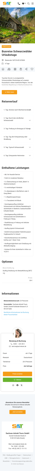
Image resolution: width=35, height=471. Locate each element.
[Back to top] (30, 466)
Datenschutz (27, 455)
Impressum (25, 458)
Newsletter (6, 461)
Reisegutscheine (15, 458)
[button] (32, 3)
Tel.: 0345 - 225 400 (17, 446)
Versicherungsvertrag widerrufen (22, 461)
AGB (6, 458)
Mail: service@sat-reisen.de (17, 444)
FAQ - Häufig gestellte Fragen (12, 455)
